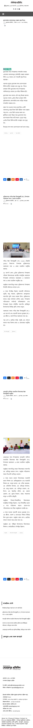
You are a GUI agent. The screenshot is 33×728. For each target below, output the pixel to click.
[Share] (4, 179)
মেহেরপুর (21, 532)
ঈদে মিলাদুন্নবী (6, 331)
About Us (4, 718)
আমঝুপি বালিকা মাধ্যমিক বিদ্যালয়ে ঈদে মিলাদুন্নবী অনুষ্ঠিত (16, 619)
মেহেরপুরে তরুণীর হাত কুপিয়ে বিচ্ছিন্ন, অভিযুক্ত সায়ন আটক (16, 629)
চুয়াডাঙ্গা (11, 133)
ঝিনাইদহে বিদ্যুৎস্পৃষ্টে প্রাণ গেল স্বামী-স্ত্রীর (12, 608)
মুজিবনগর (13, 331)
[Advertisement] (16, 45)
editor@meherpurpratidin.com (16, 685)
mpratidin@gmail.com (17, 687)
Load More (16, 593)
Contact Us (23, 718)
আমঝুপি (5, 532)
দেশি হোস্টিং (15, 722)
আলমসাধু (5, 133)
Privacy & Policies (13, 718)
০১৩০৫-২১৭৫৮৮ (23, 699)
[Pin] (17, 179)
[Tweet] (8, 179)
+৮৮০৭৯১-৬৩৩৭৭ (13, 699)
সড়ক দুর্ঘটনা (18, 133)
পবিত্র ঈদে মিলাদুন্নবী (13, 532)
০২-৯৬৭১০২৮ (16, 711)
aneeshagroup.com (14, 706)
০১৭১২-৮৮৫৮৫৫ (15, 702)
